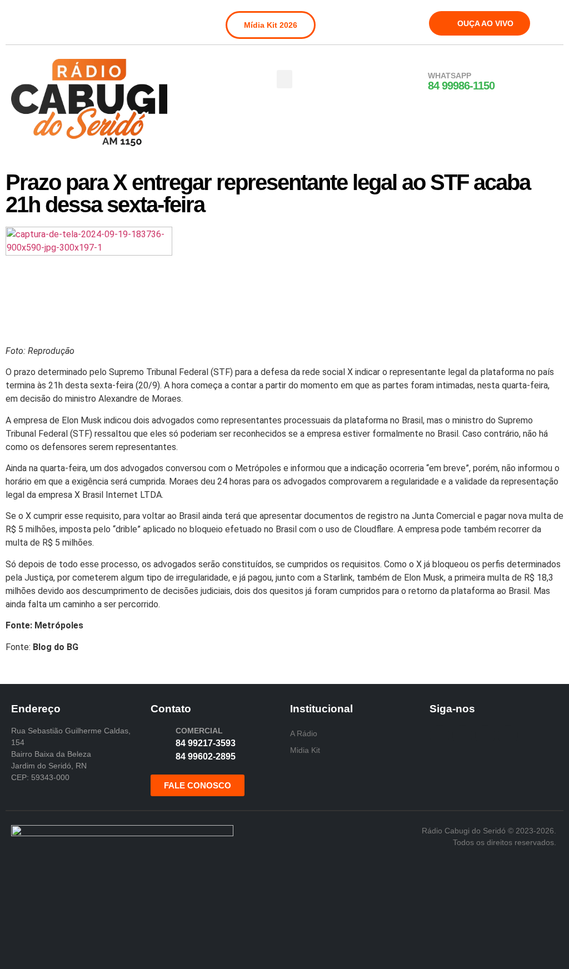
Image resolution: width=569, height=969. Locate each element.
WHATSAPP (449, 75)
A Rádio (303, 733)
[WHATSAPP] (413, 81)
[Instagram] (37, 19)
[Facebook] (19, 19)
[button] (284, 79)
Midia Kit (305, 750)
